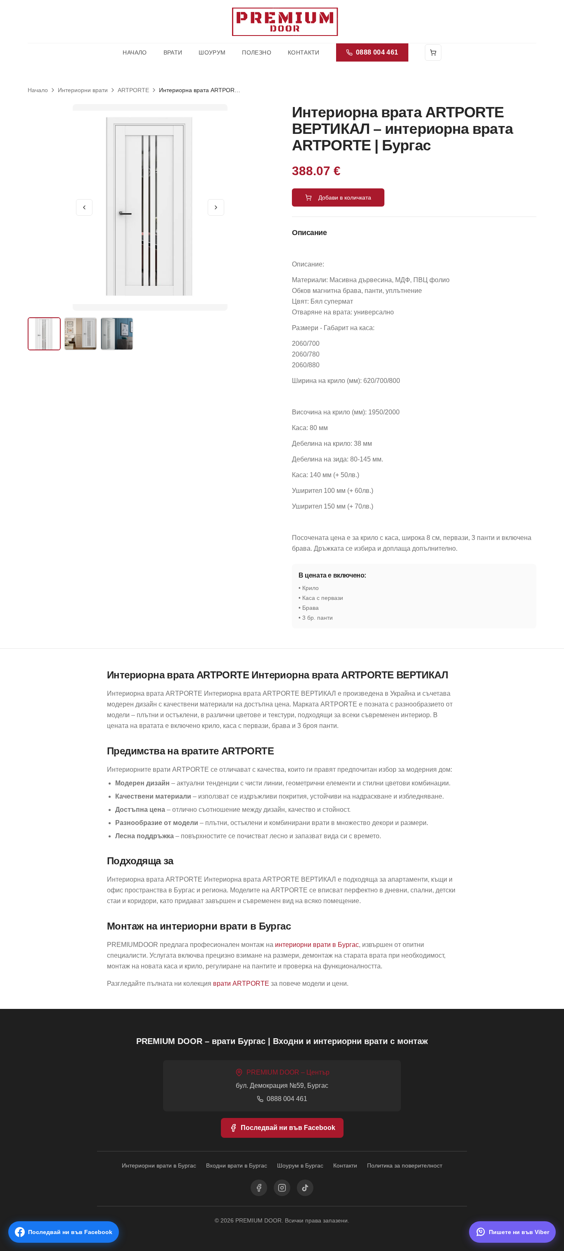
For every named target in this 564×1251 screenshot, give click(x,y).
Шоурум (212, 52)
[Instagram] (282, 1188)
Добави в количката (344, 197)
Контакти (304, 52)
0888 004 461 (377, 52)
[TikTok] (305, 1188)
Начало (135, 52)
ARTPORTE (133, 90)
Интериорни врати (83, 90)
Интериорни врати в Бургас (159, 1165)
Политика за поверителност (404, 1165)
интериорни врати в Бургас (317, 944)
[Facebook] (259, 1188)
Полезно (256, 52)
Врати (173, 52)
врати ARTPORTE (241, 983)
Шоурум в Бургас (300, 1165)
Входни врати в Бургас (236, 1165)
